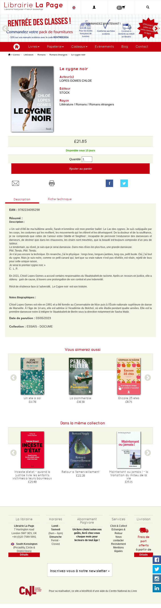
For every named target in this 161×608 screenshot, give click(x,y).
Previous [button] (5, 26)
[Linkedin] (157, 588)
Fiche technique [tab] (60, 199)
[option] (80, 28)
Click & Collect (118, 525)
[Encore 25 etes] (128, 376)
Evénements (104, 46)
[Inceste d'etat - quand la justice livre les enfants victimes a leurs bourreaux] (32, 449)
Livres (32, 46)
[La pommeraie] (80, 376)
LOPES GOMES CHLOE (76, 80)
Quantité (75, 159)
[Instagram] (157, 578)
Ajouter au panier (80, 168)
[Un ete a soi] (32, 376)
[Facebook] (109, 183)
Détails (24, 554)
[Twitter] (135, 183)
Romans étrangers (58, 55)
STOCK (65, 92)
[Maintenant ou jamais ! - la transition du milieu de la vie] (128, 449)
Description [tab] (22, 199)
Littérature (29, 55)
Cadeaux (78, 46)
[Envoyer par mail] (26, 183)
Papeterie (54, 46)
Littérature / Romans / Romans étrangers (87, 104)
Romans (41, 55)
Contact (142, 46)
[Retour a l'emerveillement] (80, 449)
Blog (124, 46)
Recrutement (118, 543)
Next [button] (156, 26)
